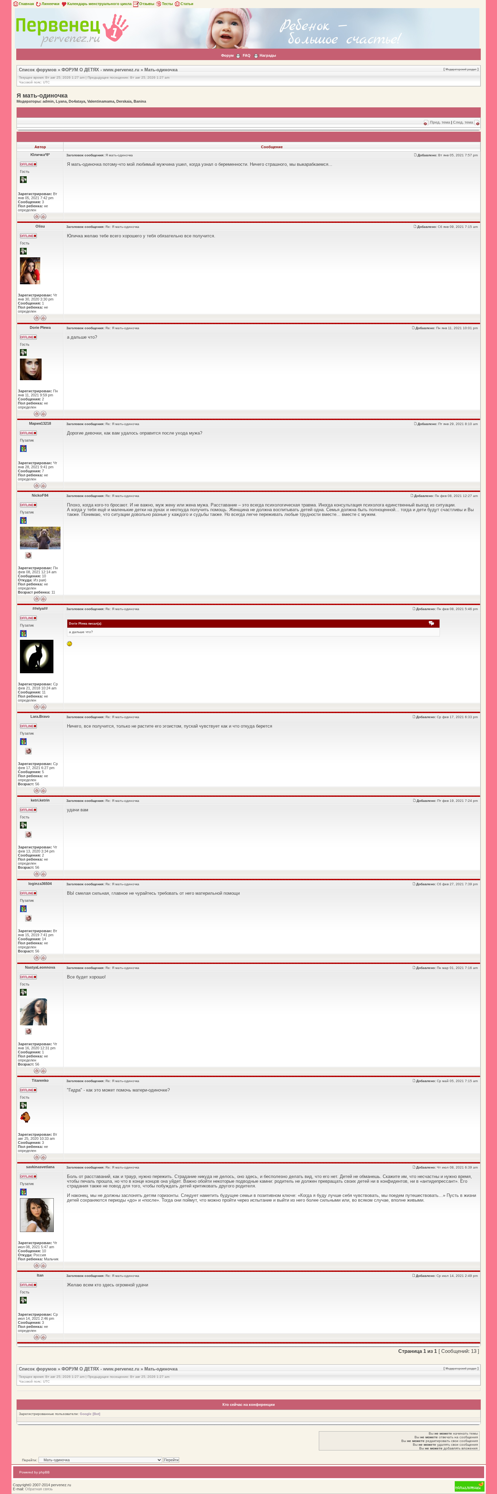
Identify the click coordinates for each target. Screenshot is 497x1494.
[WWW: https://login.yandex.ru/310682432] (28, 834)
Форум (227, 55)
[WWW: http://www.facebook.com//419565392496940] (28, 751)
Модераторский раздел (461, 69)
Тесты (167, 4)
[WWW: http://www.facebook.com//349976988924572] (28, 918)
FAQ (247, 55)
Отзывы (146, 4)
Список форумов (37, 69)
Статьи (187, 4)
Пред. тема (440, 122)
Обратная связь (39, 1489)
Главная (26, 4)
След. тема (463, 122)
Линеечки (51, 4)
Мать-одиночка (161, 69)
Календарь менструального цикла (99, 4)
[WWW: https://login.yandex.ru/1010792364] (28, 1031)
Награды (268, 55)
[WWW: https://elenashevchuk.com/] (28, 555)
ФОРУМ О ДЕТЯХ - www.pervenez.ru (100, 69)
